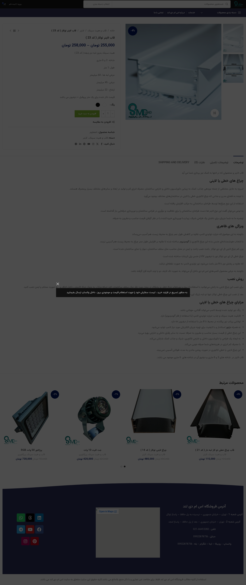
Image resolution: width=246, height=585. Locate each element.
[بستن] (58, 284)
